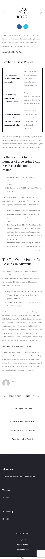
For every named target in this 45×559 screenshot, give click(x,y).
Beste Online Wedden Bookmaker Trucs (22, 430)
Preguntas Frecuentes (22, 544)
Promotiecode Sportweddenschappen (22, 421)
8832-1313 (5, 519)
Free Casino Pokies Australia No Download (17, 346)
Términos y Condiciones (23, 540)
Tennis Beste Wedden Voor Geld (22, 439)
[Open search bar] (22, 558)
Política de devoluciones (22, 549)
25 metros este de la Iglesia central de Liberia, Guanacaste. (18, 476)
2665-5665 (5, 498)
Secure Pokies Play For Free (12, 52)
